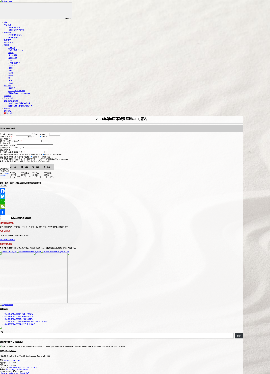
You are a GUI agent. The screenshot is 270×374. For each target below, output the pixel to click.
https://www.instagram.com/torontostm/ (14, 373)
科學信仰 (11, 65)
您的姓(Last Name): (8, 134)
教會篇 (11, 68)
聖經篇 (11, 75)
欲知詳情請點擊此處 (7, 240)
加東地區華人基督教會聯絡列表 (20, 106)
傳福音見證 (8, 43)
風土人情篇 (12, 55)
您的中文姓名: (6, 136)
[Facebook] (121, 191)
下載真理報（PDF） (16, 50)
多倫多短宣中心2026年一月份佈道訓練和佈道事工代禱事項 (26, 322)
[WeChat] (121, 206)
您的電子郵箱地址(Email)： (11, 141)
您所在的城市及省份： (8, 145)
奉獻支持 (7, 96)
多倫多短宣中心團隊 (16, 30)
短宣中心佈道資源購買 (16, 91)
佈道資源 (7, 86)
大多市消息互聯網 (11, 101)
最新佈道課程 (13, 37)
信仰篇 (11, 53)
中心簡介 (7, 25)
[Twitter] (121, 196)
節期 (10, 70)
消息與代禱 (8, 98)
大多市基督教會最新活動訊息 (19, 103)
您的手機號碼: (6, 139)
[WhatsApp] (121, 201)
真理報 (6, 45)
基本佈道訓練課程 (15, 35)
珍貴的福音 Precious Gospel (19, 93)
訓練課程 (7, 32)
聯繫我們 (7, 108)
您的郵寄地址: (6, 143)
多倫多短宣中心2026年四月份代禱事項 (18, 316)
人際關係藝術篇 (14, 63)
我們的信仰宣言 (14, 27)
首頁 (6, 22)
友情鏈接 (7, 111)
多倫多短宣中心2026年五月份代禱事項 (18, 314)
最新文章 (11, 48)
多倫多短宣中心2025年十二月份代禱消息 (19, 324)
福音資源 (11, 88)
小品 (10, 60)
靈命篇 (11, 83)
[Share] (121, 212)
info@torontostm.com (12, 360)
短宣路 (11, 73)
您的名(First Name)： (40, 134)
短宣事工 (7, 40)
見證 (10, 81)
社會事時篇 (12, 58)
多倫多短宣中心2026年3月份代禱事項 (18, 319)
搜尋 (1, 332)
